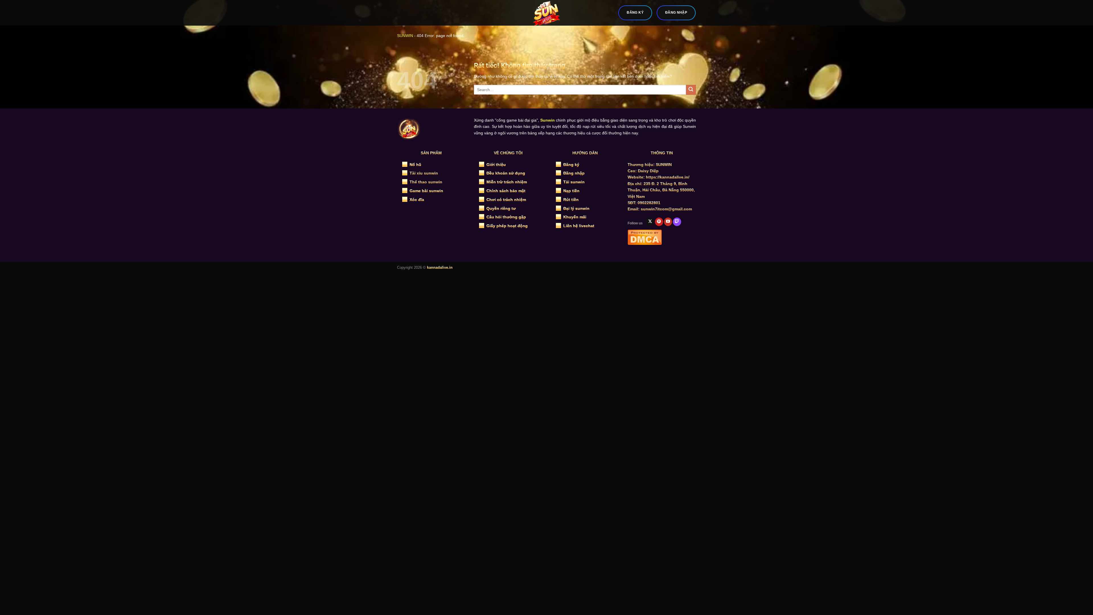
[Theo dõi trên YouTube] (668, 222)
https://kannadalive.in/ (667, 177)
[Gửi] (691, 90)
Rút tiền (571, 199)
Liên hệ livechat (578, 226)
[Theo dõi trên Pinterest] (659, 222)
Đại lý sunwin (576, 208)
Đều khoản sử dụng (505, 173)
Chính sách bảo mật (505, 190)
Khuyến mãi (574, 217)
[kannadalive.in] (546, 13)
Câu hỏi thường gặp (506, 217)
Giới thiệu (496, 164)
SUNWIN (405, 35)
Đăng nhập (574, 173)
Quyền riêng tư (501, 208)
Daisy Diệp (648, 171)
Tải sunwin (574, 182)
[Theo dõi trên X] (650, 222)
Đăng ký (571, 164)
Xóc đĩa (417, 199)
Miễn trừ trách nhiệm (506, 182)
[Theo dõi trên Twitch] (677, 222)
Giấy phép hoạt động (507, 226)
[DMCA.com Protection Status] (645, 236)
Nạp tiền (571, 190)
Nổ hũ (415, 164)
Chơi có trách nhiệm (506, 199)
